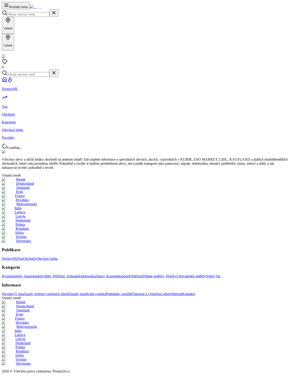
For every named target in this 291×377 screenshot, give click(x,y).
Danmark (23, 188)
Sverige (21, 237)
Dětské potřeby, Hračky (160, 276)
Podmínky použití (118, 294)
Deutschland (25, 183)
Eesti (19, 192)
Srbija (19, 233)
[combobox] (28, 14)
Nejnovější (9, 259)
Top (20, 259)
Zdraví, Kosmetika (108, 276)
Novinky (8, 294)
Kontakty (189, 294)
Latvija (20, 216)
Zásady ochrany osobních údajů (46, 294)
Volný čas (213, 276)
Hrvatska (22, 200)
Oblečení (136, 276)
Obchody (29, 259)
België (20, 179)
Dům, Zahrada (68, 276)
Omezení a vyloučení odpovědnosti (156, 294)
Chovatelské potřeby (191, 276)
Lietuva (20, 212)
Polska (20, 224)
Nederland (22, 220)
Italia (18, 208)
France (20, 196)
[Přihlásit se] (3, 54)
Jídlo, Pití (51, 276)
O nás (19, 294)
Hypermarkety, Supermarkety (23, 276)
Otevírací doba (47, 259)
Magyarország (26, 204)
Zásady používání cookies (87, 294)
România (22, 228)
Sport (126, 276)
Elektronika (86, 276)
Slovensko (23, 241)
